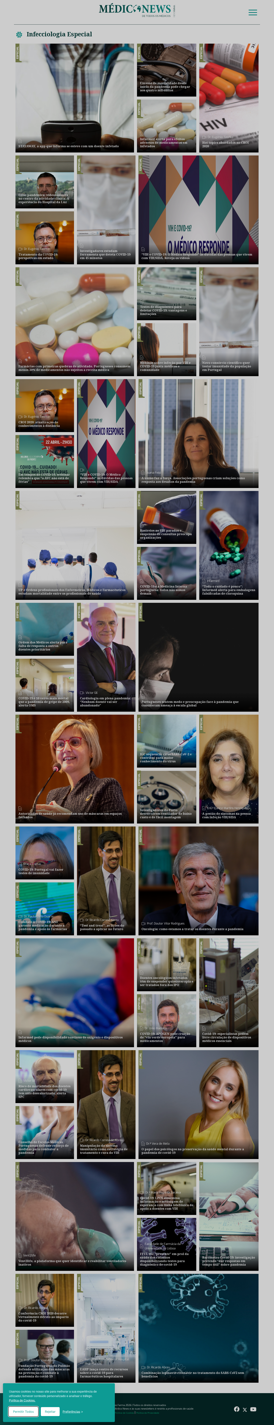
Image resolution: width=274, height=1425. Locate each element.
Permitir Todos (23, 1411)
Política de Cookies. (22, 1400)
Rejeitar (50, 1411)
